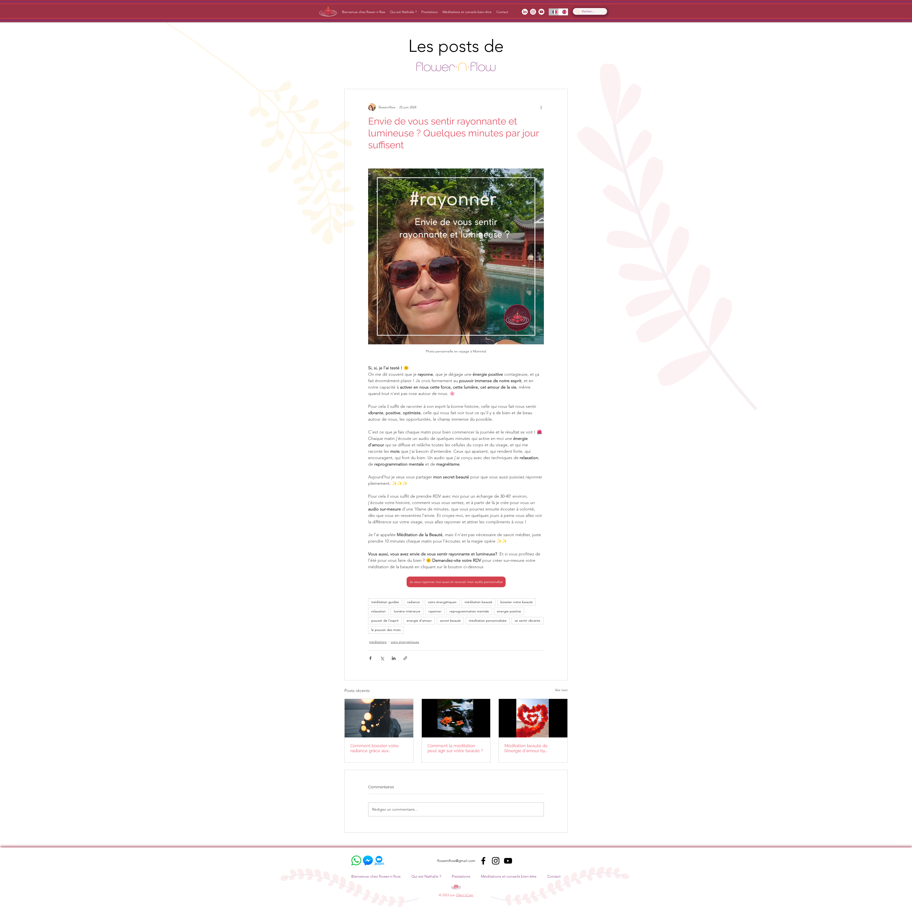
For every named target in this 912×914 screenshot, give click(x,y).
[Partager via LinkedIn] (393, 658)
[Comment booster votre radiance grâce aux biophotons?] (379, 718)
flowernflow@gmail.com (456, 860)
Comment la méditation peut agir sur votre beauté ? (455, 748)
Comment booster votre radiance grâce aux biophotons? (374, 748)
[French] (553, 12)
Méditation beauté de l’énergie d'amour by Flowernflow (526, 748)
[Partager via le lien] (405, 658)
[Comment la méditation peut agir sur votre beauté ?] (456, 718)
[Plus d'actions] (541, 107)
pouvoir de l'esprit (385, 620)
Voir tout (561, 690)
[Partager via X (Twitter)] (382, 658)
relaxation (378, 611)
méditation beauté (478, 602)
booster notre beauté (516, 602)
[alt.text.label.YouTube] (541, 12)
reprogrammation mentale (469, 611)
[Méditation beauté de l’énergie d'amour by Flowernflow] (533, 718)
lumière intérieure (407, 611)
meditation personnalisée (488, 620)
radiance (413, 602)
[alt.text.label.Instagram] (533, 12)
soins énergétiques (442, 602)
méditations (378, 642)
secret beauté (450, 620)
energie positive (509, 611)
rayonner (435, 611)
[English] (563, 12)
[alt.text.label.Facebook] (525, 12)
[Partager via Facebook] (370, 658)
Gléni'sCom (464, 895)
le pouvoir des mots (386, 630)
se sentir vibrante (527, 620)
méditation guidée (385, 602)
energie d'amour (419, 620)
